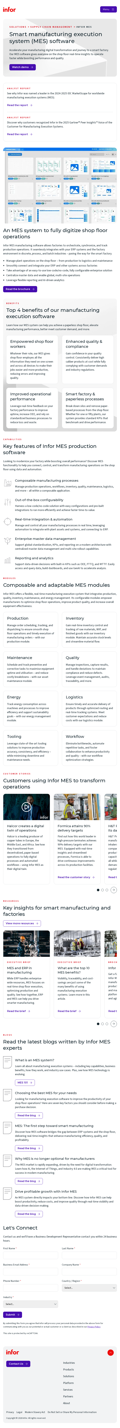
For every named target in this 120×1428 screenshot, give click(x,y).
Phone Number (11, 1281)
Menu (106, 9)
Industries (69, 1363)
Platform (68, 1383)
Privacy (10, 1412)
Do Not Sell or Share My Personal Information (72, 1412)
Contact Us (16, 1363)
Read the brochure (18, 289)
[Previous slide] (91, 890)
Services (68, 1390)
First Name (9, 1248)
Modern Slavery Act (35, 1412)
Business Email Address (15, 1264)
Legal (19, 1412)
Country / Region (71, 1281)
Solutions (18, 27)
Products (68, 1370)
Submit (10, 1314)
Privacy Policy (94, 1326)
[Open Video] (26, 807)
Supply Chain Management (51, 27)
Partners (68, 1396)
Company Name (70, 1264)
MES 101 (23, 1082)
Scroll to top (111, 1352)
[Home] (9, 9)
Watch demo (20, 67)
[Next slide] (114, 890)
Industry (7, 1297)
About (66, 1403)
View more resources (20, 923)
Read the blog (27, 1115)
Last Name (67, 1248)
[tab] (98, 890)
